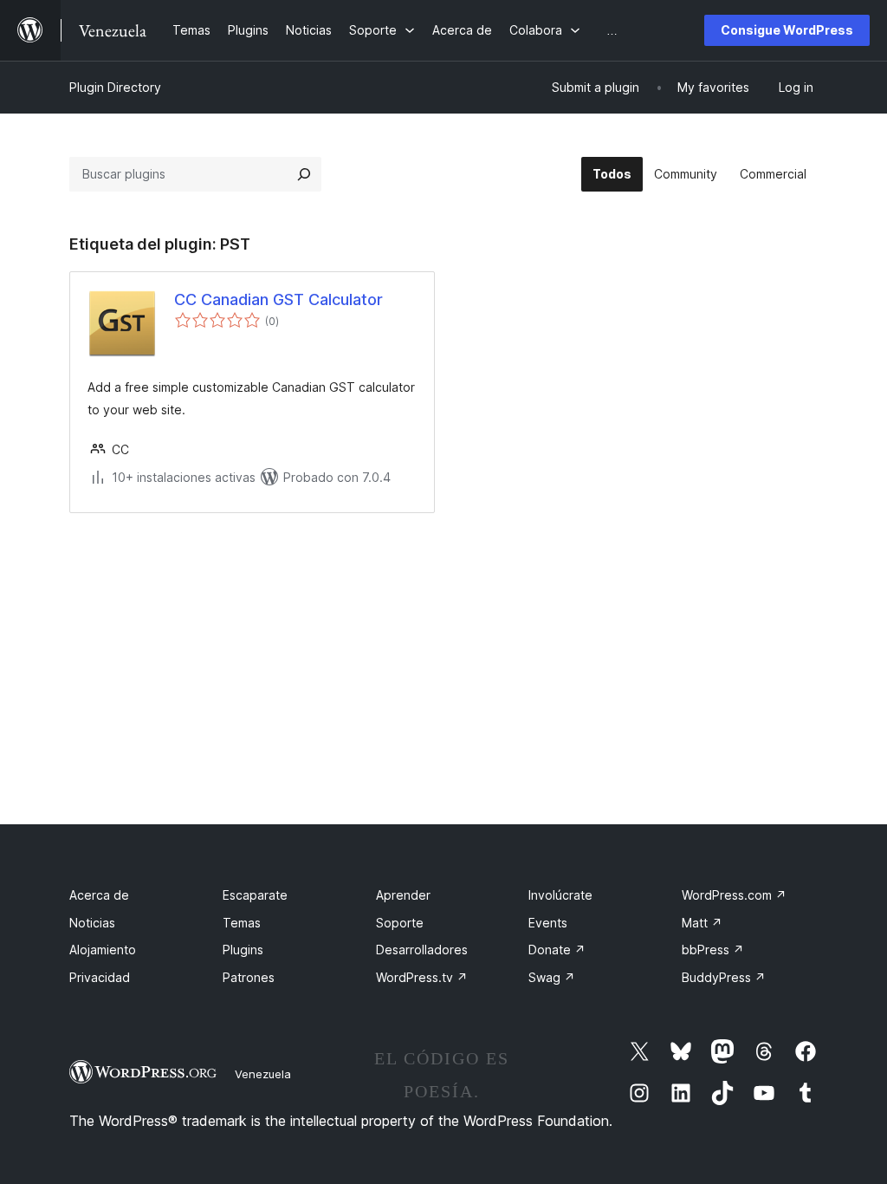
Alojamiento (102, 949)
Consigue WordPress (787, 30)
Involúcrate (560, 895)
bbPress (713, 949)
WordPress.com (734, 895)
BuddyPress (724, 977)
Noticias (92, 922)
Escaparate (255, 895)
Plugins (243, 949)
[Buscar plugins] (304, 174)
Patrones (249, 977)
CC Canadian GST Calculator (278, 299)
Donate (557, 949)
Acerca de (99, 895)
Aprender (403, 895)
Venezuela (263, 1074)
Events (547, 922)
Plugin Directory (115, 87)
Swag (551, 977)
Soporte (400, 922)
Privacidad (99, 977)
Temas (242, 922)
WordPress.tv (422, 977)
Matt (702, 922)
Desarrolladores (422, 949)
